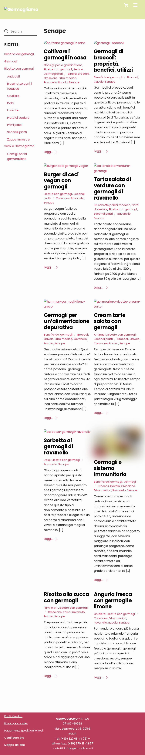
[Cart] (126, 5)
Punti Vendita (13, 716)
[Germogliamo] (21, 9)
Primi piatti (51, 608)
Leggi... (48, 152)
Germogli (130, 482)
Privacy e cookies (16, 723)
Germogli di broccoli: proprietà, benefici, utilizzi (113, 61)
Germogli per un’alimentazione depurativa (66, 321)
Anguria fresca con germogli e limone (113, 600)
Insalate (13, 110)
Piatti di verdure (18, 118)
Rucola (63, 82)
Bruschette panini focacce (112, 205)
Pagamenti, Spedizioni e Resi (23, 730)
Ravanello (50, 82)
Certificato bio (14, 738)
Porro (66, 612)
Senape (74, 82)
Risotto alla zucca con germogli (66, 597)
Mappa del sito (14, 745)
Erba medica (67, 78)
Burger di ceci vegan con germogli (61, 180)
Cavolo (99, 82)
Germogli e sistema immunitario (110, 468)
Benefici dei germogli (108, 77)
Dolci (47, 460)
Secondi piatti (103, 214)
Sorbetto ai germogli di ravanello (58, 446)
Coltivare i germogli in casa (65, 54)
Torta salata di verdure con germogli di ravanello (112, 188)
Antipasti (100, 334)
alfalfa (72, 74)
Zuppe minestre (18, 139)
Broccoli (83, 74)
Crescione (51, 78)
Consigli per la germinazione (63, 65)
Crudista (100, 614)
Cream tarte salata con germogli (109, 321)
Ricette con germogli (58, 69)
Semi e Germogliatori (19, 146)
